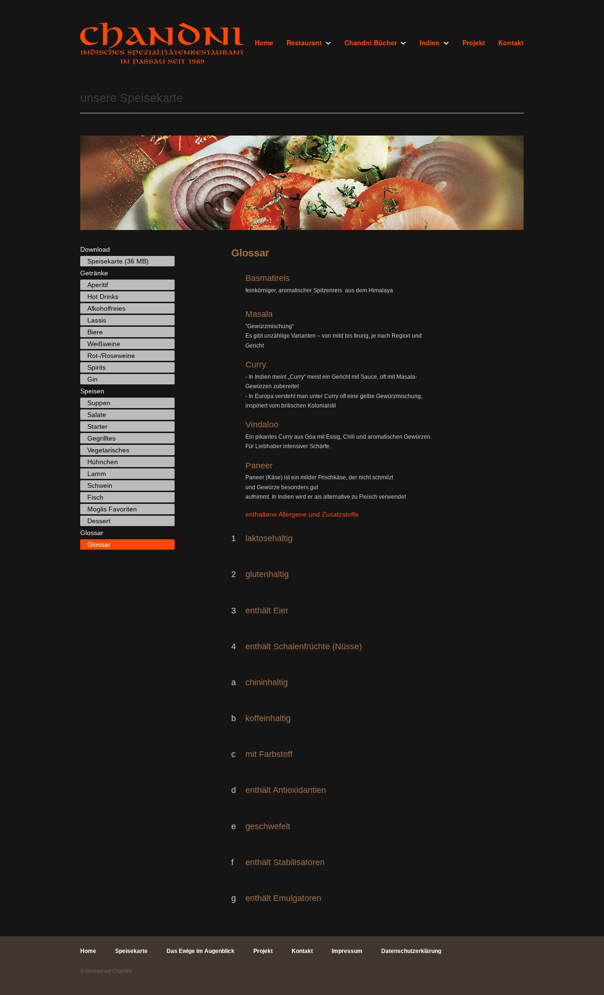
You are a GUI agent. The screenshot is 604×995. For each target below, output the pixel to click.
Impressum (347, 951)
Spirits (96, 367)
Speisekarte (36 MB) (118, 261)
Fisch (95, 497)
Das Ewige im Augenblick (201, 951)
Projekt (473, 42)
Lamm (96, 473)
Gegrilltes (101, 438)
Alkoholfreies (106, 308)
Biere (95, 332)
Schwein (99, 485)
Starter (97, 426)
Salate (96, 414)
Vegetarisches (108, 450)
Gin (92, 379)
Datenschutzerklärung (411, 951)
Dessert (98, 521)
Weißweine (103, 344)
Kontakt (511, 42)
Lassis (96, 320)
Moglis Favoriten (112, 509)
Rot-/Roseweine (111, 355)
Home (264, 42)
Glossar (98, 544)
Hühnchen (102, 462)
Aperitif (97, 285)
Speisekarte (131, 951)
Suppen (98, 403)
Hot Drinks (102, 296)
